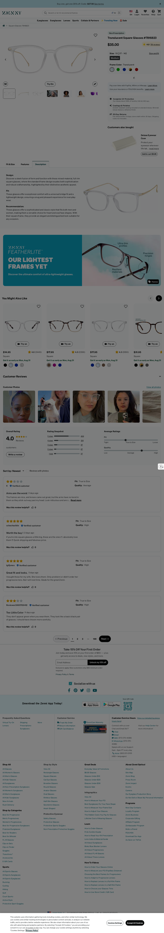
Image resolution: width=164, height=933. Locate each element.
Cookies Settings (115, 923)
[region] (82, 923)
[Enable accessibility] (161, 466)
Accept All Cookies (135, 923)
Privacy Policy (32, 930)
